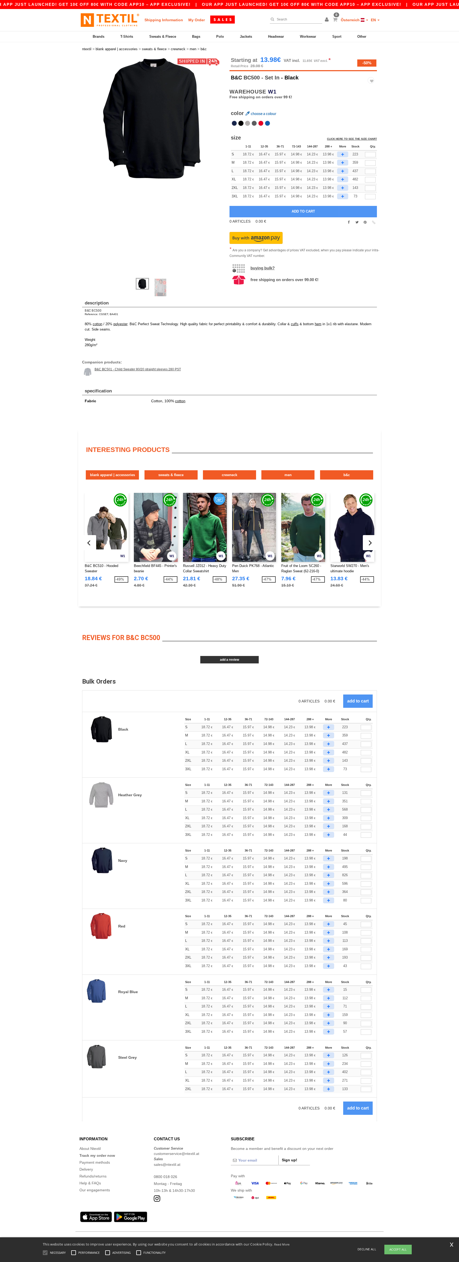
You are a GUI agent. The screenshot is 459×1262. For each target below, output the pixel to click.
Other (361, 37)
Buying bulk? (262, 268)
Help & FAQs (90, 1183)
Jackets (246, 37)
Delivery (86, 1169)
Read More (282, 1244)
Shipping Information (163, 20)
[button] (327, 20)
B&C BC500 (93, 310)
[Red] (261, 123)
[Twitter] (357, 222)
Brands (98, 37)
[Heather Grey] (247, 123)
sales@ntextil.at (167, 1164)
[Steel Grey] (254, 123)
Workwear (308, 37)
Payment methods (94, 1162)
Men (288, 475)
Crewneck (229, 475)
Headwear (276, 37)
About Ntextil (90, 1148)
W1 (272, 92)
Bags (196, 37)
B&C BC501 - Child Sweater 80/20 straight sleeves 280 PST (138, 369)
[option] (154, 118)
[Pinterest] (365, 222)
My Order (196, 20)
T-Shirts (126, 37)
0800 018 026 (165, 1177)
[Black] (241, 123)
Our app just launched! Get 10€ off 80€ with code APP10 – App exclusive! (301, 4)
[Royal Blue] (267, 123)
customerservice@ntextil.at (176, 1153)
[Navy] (234, 123)
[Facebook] (348, 222)
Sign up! (289, 1160)
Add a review (229, 660)
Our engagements (94, 1190)
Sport (336, 37)
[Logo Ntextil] (110, 20)
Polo (220, 37)
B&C (236, 78)
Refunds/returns (93, 1176)
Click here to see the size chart (352, 138)
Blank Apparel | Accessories (112, 475)
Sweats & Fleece (162, 37)
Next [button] (86, 170)
